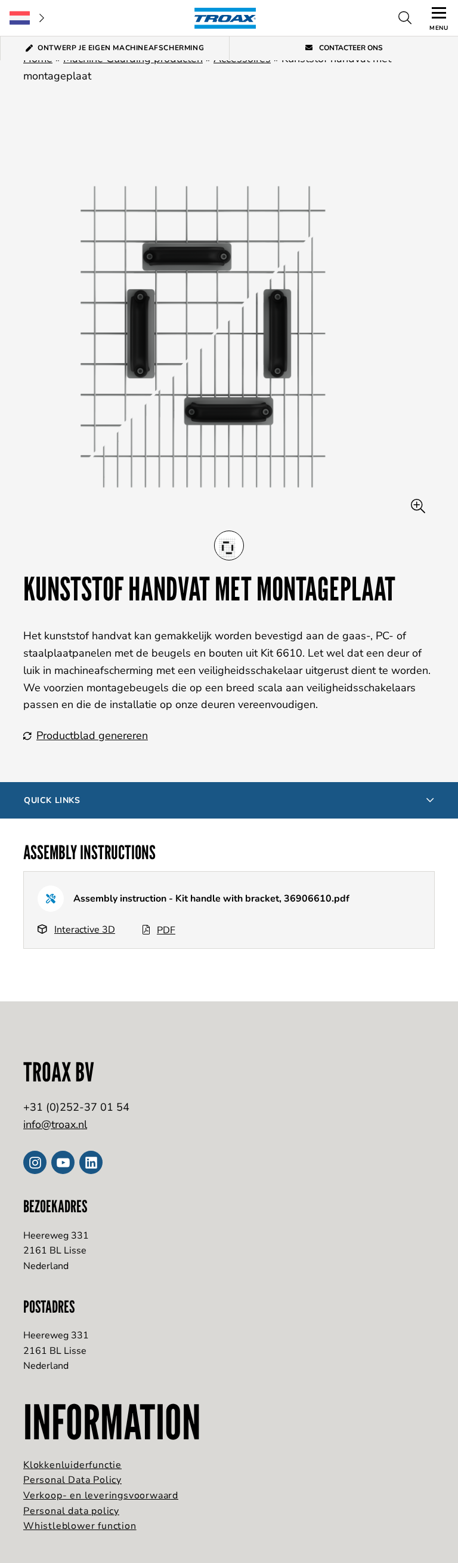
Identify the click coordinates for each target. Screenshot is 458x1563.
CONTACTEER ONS (350, 48)
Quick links (52, 800)
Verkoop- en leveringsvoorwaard (100, 1495)
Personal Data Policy (72, 1480)
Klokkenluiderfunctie (72, 1465)
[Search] (405, 18)
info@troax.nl (55, 1124)
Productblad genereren (92, 735)
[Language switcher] (27, 18)
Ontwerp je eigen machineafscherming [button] (121, 48)
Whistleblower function (80, 1526)
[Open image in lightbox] (418, 506)
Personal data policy (71, 1511)
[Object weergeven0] (229, 545)
